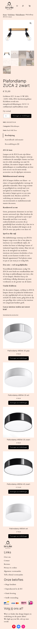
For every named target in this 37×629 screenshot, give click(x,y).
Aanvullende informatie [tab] (14, 140)
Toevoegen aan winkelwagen (21, 116)
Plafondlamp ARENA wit (18, 529)
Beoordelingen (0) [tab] (12, 144)
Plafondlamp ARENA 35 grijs (18, 351)
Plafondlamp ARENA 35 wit (18, 395)
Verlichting (11, 15)
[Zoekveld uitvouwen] (23, 6)
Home (5, 15)
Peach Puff (10, 130)
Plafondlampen (20, 15)
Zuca (15, 130)
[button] (30, 23)
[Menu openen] (17, 6)
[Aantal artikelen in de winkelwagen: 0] (30, 6)
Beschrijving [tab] (10, 135)
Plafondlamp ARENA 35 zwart (18, 440)
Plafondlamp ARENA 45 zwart (18, 484)
